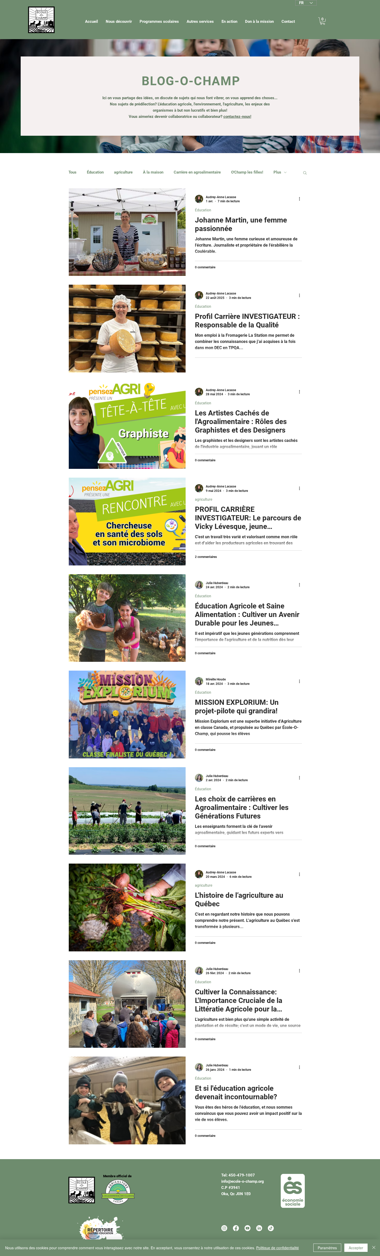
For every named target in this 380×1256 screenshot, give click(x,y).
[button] (119, 21)
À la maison (153, 172)
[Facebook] (236, 1228)
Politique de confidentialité (277, 1247)
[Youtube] (247, 1228)
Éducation (95, 172)
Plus (277, 172)
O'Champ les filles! (247, 172)
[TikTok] (271, 1228)
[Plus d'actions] (301, 199)
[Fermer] (374, 1248)
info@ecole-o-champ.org (242, 1181)
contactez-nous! (237, 116)
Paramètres (327, 1247)
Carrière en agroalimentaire (197, 172)
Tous (73, 172)
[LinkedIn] (259, 1228)
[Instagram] (224, 1228)
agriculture (123, 172)
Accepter (356, 1247)
